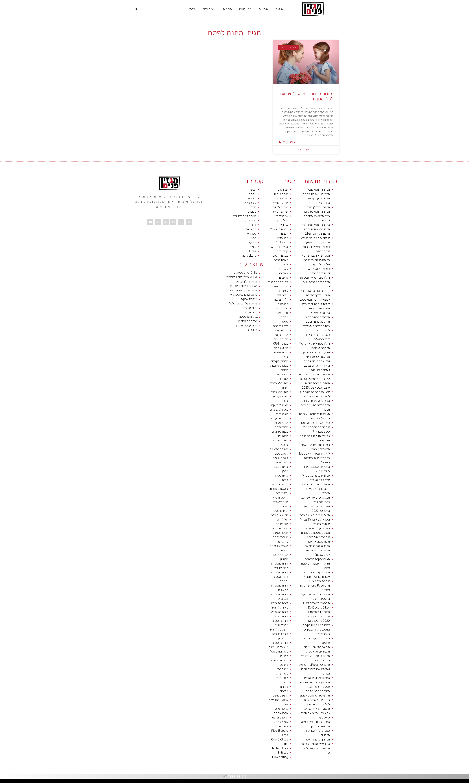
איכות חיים (455, 781)
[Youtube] (166, 222)
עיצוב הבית (250, 203)
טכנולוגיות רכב (279, 515)
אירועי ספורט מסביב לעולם (315, 695)
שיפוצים (284, 225)
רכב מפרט (422, 781)
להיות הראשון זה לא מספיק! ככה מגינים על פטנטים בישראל (314, 458)
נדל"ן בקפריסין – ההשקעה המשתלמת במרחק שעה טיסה (315, 282)
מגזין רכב (458, 781)
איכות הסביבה (408, 781)
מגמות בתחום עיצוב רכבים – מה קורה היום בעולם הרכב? (315, 489)
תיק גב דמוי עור (279, 211)
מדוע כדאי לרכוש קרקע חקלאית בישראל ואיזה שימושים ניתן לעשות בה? (316, 357)
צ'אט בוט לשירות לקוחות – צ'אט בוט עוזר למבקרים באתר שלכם (315, 629)
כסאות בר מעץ (279, 484)
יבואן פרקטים (281, 510)
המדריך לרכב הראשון (318, 739)
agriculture (249, 255)
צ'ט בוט (284, 264)
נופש (378, 781)
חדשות (411, 781)
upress (283, 726)
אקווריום (400, 781)
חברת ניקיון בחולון (278, 528)
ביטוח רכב (282, 669)
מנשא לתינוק (281, 348)
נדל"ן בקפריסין (280, 326)
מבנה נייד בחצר (279, 431)
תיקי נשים (282, 198)
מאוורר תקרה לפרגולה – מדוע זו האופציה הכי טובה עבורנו (315, 563)
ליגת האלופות (280, 458)
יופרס (285, 506)
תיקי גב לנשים (280, 203)
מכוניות (227, 9)
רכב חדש (282, 238)
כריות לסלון (281, 475)
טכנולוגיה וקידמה (431, 781)
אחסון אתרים (281, 713)
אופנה (279, 9)
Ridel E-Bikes (279, 739)
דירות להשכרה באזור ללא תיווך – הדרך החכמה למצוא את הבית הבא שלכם (315, 295)
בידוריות (283, 691)
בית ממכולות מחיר (278, 660)
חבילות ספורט (280, 532)
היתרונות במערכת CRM (316, 603)
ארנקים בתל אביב (278, 700)
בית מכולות (282, 664)
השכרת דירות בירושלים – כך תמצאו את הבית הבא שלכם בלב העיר (316, 260)
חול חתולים (282, 524)
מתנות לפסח (281, 330)
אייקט (285, 704)
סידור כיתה (282, 308)
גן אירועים (376, 781)
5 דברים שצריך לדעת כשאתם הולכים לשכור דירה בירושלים (317, 335)
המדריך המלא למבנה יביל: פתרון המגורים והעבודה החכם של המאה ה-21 (315, 229)
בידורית (284, 686)
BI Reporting (280, 757)
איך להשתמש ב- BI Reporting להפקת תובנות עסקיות (315, 585)
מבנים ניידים (281, 427)
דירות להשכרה (279, 612)
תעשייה (252, 189)
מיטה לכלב (282, 414)
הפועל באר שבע (467, 781)
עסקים (252, 194)
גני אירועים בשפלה (426, 781)
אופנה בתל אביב (279, 722)
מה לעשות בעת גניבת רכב (315, 515)
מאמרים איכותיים (451, 781)
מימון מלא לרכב (279, 392)
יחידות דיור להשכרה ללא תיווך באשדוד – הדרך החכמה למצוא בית (316, 308)
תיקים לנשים (281, 194)
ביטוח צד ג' (282, 673)
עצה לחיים (393, 781)
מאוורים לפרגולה (279, 449)
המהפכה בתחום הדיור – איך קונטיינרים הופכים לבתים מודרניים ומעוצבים (316, 321)
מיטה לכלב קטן (279, 405)
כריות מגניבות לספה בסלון (315, 422)
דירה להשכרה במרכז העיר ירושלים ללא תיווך (278, 625)
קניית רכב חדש (279, 247)
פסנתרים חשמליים (278, 282)
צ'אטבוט (283, 269)
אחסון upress (280, 717)
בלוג (253, 238)
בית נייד (284, 656)
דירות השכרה (280, 616)
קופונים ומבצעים (462, 781)
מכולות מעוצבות (279, 365)
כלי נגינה (251, 229)
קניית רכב (282, 251)
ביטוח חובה (282, 682)
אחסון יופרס (281, 708)
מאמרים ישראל (418, 781)
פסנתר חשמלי (280, 286)
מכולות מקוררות (279, 361)
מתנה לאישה (281, 339)
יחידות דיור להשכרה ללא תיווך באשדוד (280, 497)
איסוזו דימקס (384, 781)
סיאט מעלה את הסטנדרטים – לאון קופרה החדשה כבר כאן (315, 722)
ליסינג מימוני (281, 453)
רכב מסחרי (414, 781)
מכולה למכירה (280, 374)
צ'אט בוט (283, 273)
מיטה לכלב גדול (279, 409)
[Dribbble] (173, 222)
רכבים (284, 233)
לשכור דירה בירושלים (244, 216)
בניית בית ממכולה (278, 651)
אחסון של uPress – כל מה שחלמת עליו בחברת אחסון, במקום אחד (314, 669)
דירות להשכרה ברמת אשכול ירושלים (279, 577)
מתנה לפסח (281, 335)
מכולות (284, 370)
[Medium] (150, 222)
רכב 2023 (282, 242)
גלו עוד (289, 142)
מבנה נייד (283, 436)
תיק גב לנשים (280, 207)
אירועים (263, 9)
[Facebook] (181, 222)
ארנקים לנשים (280, 695)
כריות (285, 480)
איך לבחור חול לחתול (318, 537)
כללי (253, 225)
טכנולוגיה (245, 9)
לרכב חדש (435, 781)
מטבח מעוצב (281, 422)
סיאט (285, 321)
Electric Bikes (279, 748)
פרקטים (283, 277)
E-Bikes (283, 752)
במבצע (404, 781)
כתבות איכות (438, 781)
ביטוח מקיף (282, 678)
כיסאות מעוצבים (279, 488)
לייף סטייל (250, 220)
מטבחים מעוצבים (278, 418)
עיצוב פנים (208, 9)
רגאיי (402, 781)
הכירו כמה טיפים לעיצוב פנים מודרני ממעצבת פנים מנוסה (315, 405)
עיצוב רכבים (281, 291)
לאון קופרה (282, 462)
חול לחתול (282, 519)
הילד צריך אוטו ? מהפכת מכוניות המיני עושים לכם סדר (316, 748)
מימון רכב (283, 379)
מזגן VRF (381, 781)
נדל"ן (191, 9)
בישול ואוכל (446, 781)
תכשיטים (283, 189)
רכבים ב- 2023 (279, 229)
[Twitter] (189, 222)
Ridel (285, 744)
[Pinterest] (158, 222)
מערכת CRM (280, 343)
